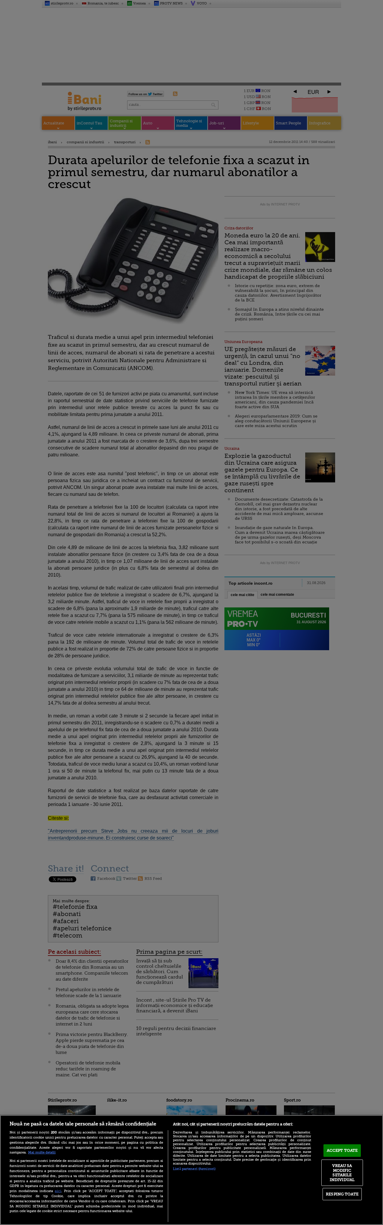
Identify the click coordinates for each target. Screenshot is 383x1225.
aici (58, 1191)
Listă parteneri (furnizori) (194, 1169)
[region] (191, 1170)
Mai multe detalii (42, 1152)
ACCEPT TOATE (342, 1150)
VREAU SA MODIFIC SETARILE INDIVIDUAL (342, 1172)
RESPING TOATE (342, 1194)
